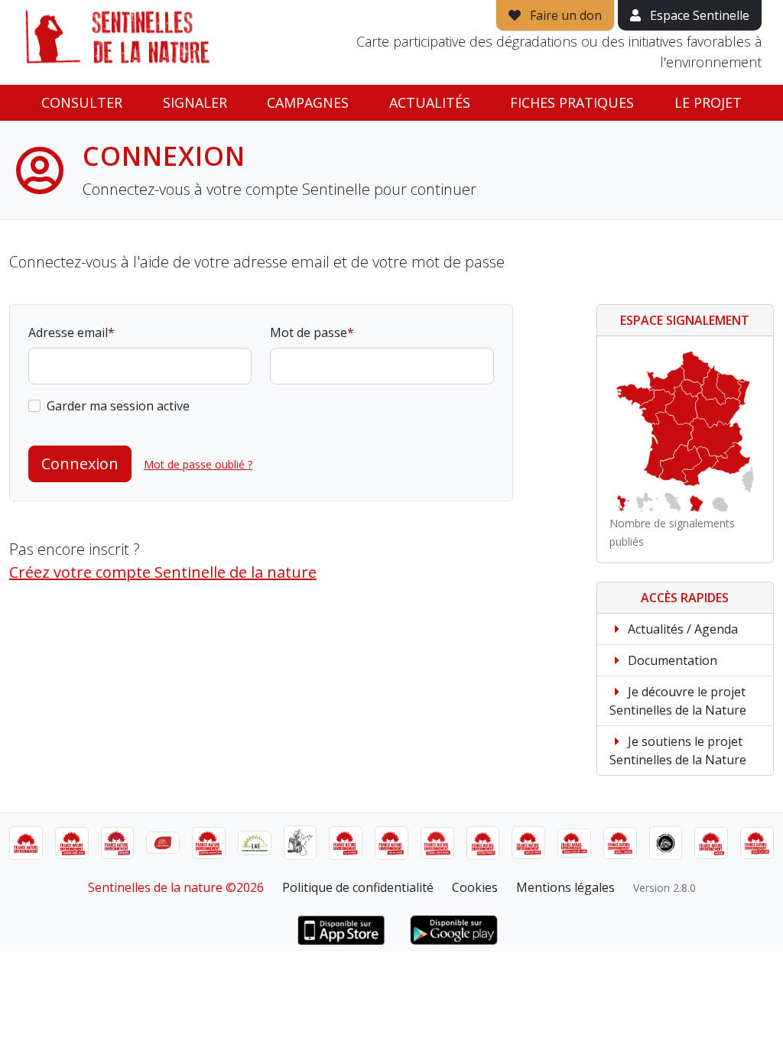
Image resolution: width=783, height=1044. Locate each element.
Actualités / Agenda (681, 629)
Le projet (708, 102)
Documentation (671, 660)
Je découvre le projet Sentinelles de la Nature (677, 700)
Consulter (81, 102)
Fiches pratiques (572, 102)
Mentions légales (565, 887)
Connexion (80, 463)
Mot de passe (308, 332)
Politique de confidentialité (358, 887)
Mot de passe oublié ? (198, 464)
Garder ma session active (118, 405)
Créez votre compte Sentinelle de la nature (163, 572)
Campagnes (308, 102)
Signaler (195, 102)
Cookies (475, 887)
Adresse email (68, 332)
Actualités (429, 102)
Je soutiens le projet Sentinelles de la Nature (677, 750)
